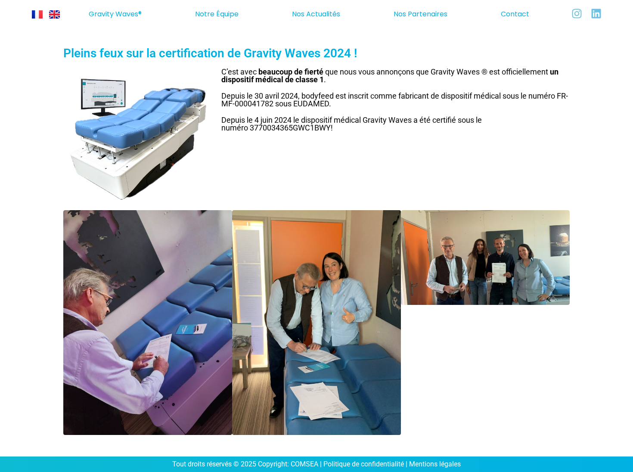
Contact (515, 14)
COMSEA (304, 464)
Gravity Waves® (115, 14)
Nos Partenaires (420, 14)
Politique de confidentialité (363, 464)
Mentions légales (435, 464)
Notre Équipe (217, 14)
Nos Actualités (316, 14)
